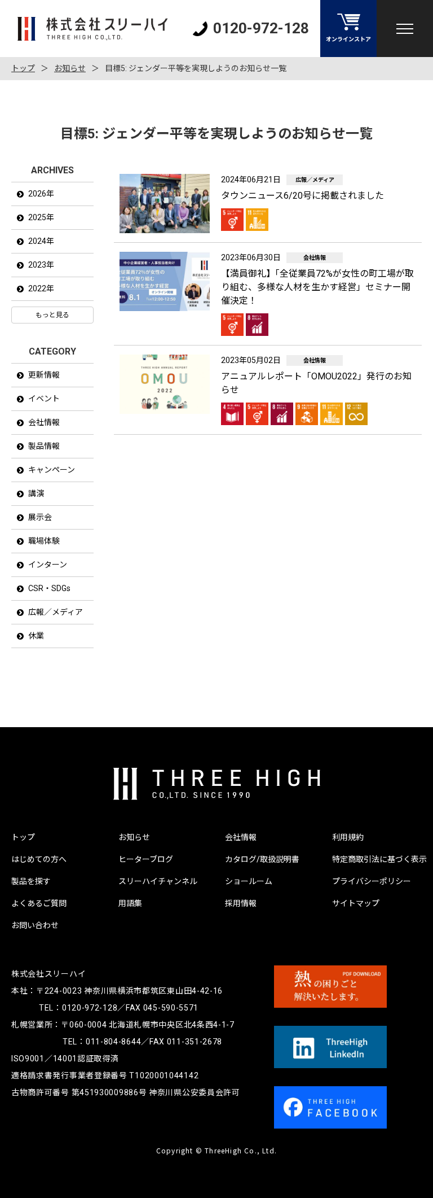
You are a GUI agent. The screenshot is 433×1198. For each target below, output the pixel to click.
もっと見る (52, 315)
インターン (47, 564)
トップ (23, 68)
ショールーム (248, 881)
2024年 (41, 241)
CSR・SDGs (49, 588)
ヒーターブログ (145, 859)
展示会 (40, 517)
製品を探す (31, 881)
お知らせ (70, 68)
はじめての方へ (39, 859)
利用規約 (348, 837)
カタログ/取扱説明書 (262, 859)
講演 (36, 493)
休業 (36, 635)
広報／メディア (55, 612)
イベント (44, 398)
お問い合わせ (35, 925)
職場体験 (44, 540)
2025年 (41, 217)
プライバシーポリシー (371, 881)
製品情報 (44, 446)
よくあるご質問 (39, 903)
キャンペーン (51, 469)
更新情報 (44, 374)
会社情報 (44, 422)
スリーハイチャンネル (157, 881)
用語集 (130, 903)
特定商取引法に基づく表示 (379, 859)
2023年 (41, 264)
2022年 (41, 288)
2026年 (41, 193)
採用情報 (241, 903)
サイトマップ (355, 903)
